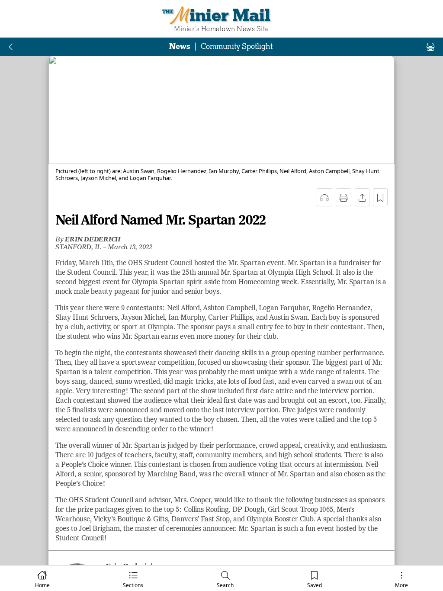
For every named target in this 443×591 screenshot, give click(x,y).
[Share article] (362, 197)
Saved (314, 585)
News (179, 46)
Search (225, 585)
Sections (133, 585)
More (401, 585)
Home (42, 585)
